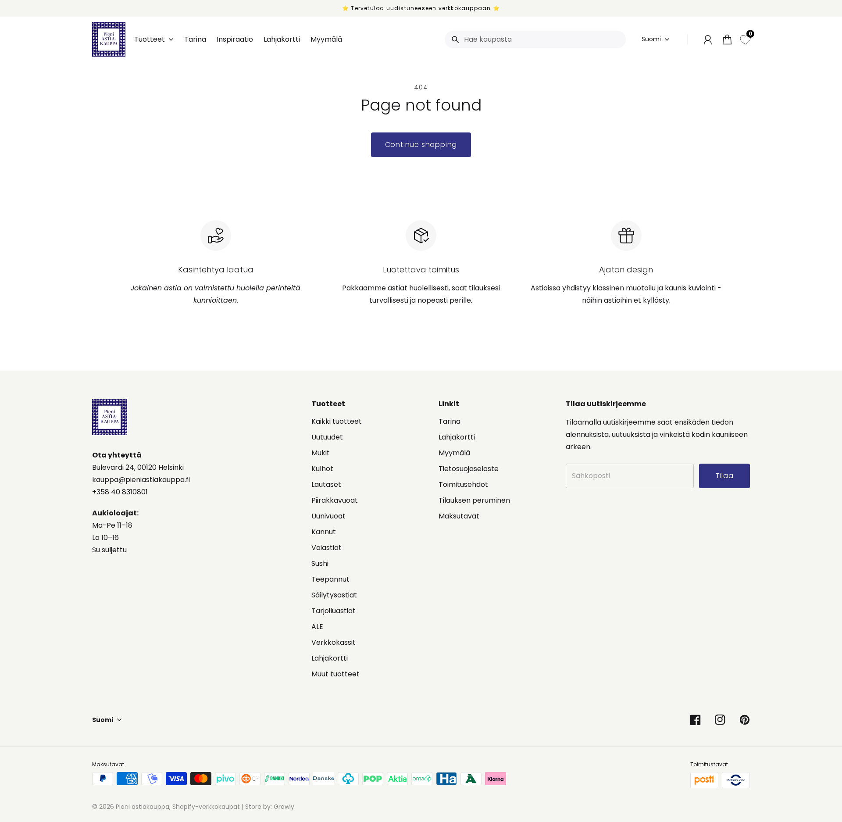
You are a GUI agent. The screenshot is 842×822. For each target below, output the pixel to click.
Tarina (449, 421)
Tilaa (773, 774)
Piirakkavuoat (334, 500)
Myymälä (454, 453)
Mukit (320, 453)
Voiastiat (326, 548)
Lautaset (326, 484)
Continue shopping (421, 144)
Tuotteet (149, 39)
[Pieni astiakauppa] (108, 39)
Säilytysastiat (334, 595)
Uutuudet (327, 437)
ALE (317, 627)
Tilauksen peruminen (474, 500)
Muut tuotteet (335, 674)
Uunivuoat (328, 516)
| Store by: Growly (267, 806)
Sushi (319, 563)
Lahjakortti (329, 658)
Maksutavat (459, 516)
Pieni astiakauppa (142, 806)
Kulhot (322, 469)
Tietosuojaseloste (469, 469)
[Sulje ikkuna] (815, 694)
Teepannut (330, 579)
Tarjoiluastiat (333, 611)
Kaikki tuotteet (336, 421)
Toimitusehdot (463, 484)
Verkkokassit (333, 642)
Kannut (323, 532)
